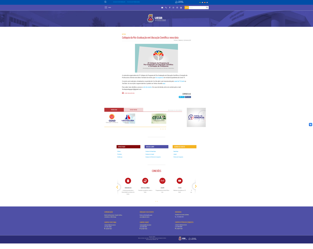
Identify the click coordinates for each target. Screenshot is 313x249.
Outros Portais (133, 110)
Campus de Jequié (149, 154)
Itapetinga (175, 151)
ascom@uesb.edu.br (144, 217)
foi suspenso (159, 77)
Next (194, 185)
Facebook (188, 96)
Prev (118, 185)
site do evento (147, 87)
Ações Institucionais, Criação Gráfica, (113, 215)
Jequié (175, 154)
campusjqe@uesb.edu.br (145, 225)
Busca (186, 7)
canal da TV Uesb (179, 81)
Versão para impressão (129, 93)
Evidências (119, 157)
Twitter (182, 96)
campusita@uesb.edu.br (110, 225)
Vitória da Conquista (178, 157)
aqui (164, 83)
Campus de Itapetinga (150, 151)
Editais (119, 151)
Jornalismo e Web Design (110, 217)
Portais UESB (114, 110)
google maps (108, 228)
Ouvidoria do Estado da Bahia (182, 214)
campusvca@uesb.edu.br (181, 225)
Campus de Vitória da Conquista (153, 157)
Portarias (119, 154)
